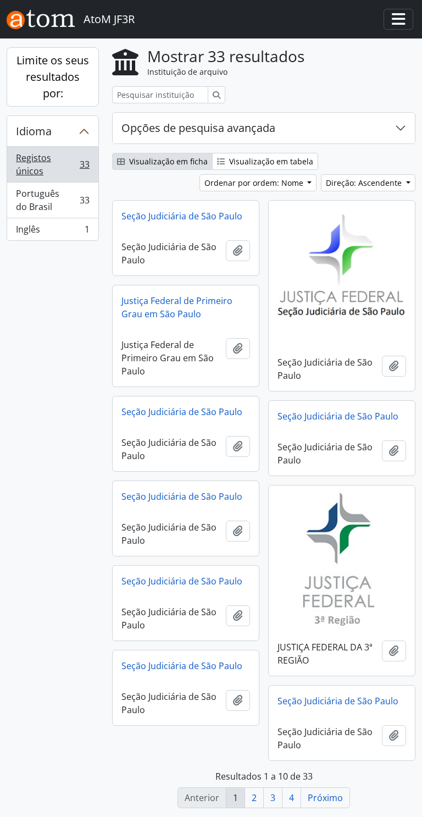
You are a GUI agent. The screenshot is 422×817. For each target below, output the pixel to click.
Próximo (325, 798)
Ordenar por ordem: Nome (255, 183)
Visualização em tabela (270, 161)
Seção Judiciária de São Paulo (181, 216)
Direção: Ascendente (365, 183)
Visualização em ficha (167, 161)
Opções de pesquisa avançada (198, 127)
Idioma (34, 131)
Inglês (52, 231)
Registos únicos (52, 164)
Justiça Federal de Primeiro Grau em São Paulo (176, 307)
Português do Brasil (52, 200)
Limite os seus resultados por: (52, 77)
